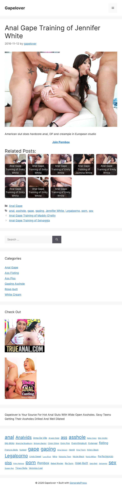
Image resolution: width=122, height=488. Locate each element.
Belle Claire (91, 438)
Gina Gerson (62, 450)
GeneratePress (78, 482)
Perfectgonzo (105, 456)
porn (84, 210)
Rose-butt (11, 289)
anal (11, 210)
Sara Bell (93, 463)
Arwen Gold (54, 438)
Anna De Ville (40, 438)
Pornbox (43, 463)
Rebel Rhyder (57, 463)
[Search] (56, 239)
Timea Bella (21, 468)
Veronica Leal (36, 468)
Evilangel (92, 443)
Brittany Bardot (40, 443)
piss (8, 462)
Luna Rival (47, 457)
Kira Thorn (81, 450)
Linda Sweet (35, 456)
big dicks (9, 443)
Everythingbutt (79, 443)
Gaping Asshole (15, 283)
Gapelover (15, 8)
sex (91, 210)
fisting (103, 443)
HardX (72, 450)
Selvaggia (103, 463)
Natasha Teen (65, 456)
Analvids (24, 437)
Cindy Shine (53, 443)
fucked (23, 449)
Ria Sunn (69, 463)
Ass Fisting (12, 273)
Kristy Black (92, 450)
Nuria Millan (91, 456)
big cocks (102, 438)
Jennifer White (55, 210)
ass (64, 437)
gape (30, 210)
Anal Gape (15, 205)
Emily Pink (65, 443)
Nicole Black (78, 456)
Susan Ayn (9, 468)
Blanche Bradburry (24, 443)
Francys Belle (11, 449)
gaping (39, 210)
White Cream (13, 294)
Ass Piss (10, 278)
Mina (55, 456)
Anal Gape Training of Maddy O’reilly (32, 215)
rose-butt (81, 463)
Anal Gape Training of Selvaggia (29, 220)
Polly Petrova (18, 464)
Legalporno (73, 210)
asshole (21, 210)
